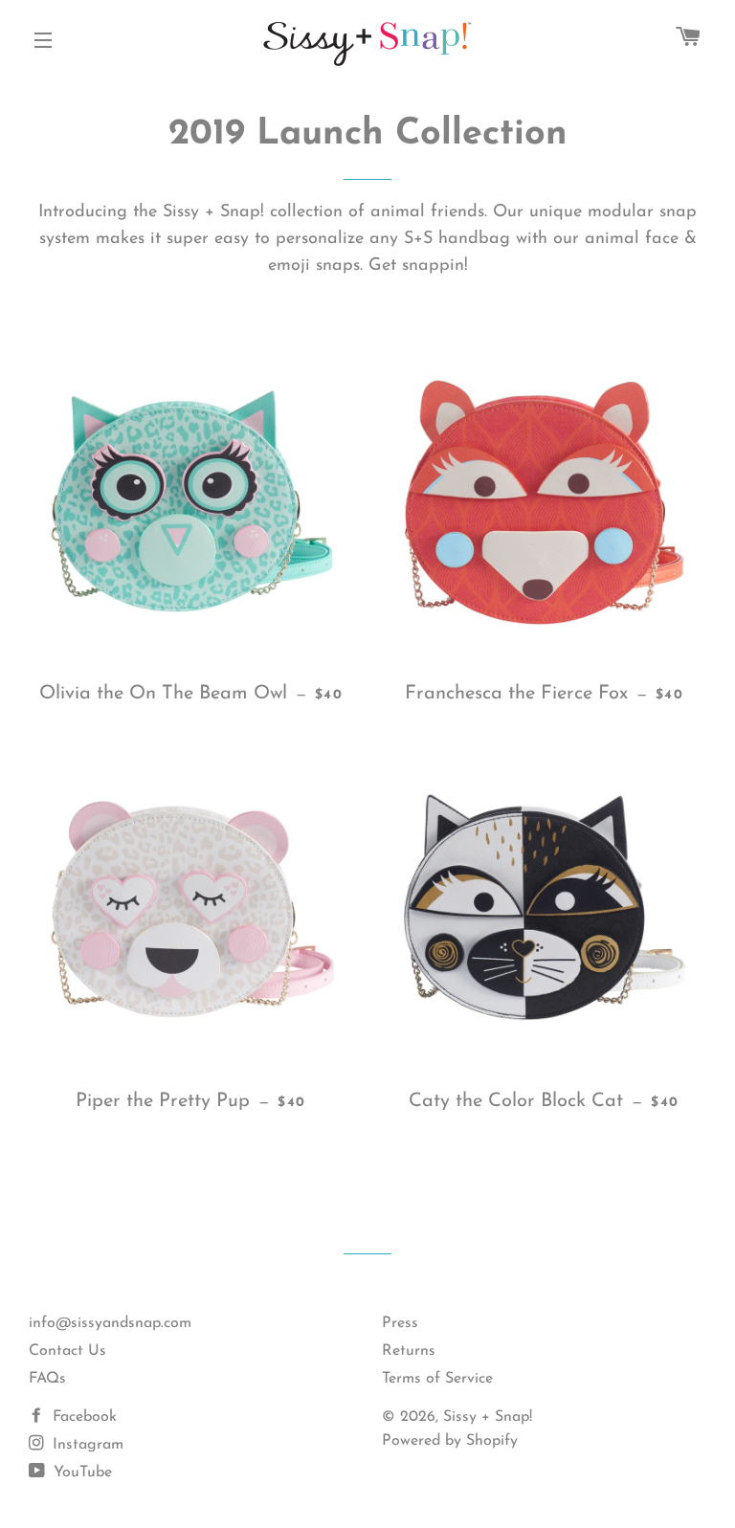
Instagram (85, 1444)
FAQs (47, 1378)
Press (400, 1323)
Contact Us (67, 1351)
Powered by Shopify (450, 1441)
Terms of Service (437, 1378)
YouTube (80, 1472)
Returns (408, 1351)
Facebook (82, 1417)
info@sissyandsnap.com (110, 1323)
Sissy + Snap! (487, 1417)
